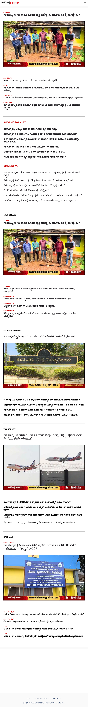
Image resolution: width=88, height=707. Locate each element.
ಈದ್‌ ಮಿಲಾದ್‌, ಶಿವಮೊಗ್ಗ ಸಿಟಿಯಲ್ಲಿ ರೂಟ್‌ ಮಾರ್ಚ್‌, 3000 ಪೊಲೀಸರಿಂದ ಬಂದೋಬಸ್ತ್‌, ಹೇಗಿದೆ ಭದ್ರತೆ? (41, 141)
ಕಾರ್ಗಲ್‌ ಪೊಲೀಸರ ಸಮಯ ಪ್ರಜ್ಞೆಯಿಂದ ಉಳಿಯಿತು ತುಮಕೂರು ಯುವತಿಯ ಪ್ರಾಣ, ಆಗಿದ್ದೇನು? (39, 290)
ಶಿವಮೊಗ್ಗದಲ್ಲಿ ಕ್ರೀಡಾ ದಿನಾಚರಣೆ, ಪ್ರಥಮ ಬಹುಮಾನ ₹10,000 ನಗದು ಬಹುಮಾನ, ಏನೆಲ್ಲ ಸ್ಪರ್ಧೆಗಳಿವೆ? (40, 547)
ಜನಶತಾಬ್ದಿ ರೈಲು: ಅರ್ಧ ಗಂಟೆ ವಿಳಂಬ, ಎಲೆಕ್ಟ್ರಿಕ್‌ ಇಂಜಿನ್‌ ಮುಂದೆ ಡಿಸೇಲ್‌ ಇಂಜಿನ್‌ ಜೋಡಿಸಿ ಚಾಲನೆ (42, 509)
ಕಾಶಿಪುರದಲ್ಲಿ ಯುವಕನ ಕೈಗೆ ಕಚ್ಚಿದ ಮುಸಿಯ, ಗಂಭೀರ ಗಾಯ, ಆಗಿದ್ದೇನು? (34, 157)
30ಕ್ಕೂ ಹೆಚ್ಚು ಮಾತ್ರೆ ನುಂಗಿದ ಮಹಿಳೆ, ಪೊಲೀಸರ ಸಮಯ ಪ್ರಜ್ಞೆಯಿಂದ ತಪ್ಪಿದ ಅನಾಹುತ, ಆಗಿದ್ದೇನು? (40, 315)
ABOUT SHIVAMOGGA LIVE (38, 699)
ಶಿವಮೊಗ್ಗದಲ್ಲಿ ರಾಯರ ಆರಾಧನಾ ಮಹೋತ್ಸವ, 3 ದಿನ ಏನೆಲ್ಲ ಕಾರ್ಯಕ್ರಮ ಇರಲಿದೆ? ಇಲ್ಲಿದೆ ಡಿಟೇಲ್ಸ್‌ (41, 89)
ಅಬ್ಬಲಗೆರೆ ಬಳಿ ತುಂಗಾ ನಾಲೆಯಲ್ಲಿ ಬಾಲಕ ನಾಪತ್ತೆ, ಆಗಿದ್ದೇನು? (29, 306)
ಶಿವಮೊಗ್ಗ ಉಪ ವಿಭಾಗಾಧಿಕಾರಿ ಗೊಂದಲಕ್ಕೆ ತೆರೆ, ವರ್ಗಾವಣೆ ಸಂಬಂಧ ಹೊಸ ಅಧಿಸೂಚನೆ (40, 134)
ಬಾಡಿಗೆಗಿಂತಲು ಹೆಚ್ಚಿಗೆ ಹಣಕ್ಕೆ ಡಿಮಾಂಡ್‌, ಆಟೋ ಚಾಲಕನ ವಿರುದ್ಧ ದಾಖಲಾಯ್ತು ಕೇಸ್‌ (39, 201)
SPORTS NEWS (9, 543)
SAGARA (6, 12)
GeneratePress (59, 703)
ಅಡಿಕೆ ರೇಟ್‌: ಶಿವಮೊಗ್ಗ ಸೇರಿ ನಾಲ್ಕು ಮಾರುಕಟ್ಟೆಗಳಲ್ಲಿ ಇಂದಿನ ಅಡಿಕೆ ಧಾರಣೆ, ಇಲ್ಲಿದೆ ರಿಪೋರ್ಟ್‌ (43, 98)
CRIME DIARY (8, 103)
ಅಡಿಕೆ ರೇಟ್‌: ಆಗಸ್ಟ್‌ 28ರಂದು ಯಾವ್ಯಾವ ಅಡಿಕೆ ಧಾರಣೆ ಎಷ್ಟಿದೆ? (30, 81)
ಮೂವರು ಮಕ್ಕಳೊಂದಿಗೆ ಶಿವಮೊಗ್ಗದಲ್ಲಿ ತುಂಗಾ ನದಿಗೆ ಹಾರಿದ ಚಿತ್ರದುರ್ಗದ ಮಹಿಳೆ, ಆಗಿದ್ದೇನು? (42, 196)
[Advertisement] (44, 671)
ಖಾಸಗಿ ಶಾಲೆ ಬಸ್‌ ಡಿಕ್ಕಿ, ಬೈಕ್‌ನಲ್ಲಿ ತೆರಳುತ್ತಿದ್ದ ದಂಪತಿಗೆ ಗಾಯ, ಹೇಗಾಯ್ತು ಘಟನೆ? (37, 299)
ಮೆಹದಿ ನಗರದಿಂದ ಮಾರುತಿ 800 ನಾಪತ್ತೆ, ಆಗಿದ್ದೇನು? (26, 191)
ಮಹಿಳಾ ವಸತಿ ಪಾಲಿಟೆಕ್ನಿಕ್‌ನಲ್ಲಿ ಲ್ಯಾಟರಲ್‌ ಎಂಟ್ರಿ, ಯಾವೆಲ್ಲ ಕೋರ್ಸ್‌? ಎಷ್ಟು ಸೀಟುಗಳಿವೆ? (40, 415)
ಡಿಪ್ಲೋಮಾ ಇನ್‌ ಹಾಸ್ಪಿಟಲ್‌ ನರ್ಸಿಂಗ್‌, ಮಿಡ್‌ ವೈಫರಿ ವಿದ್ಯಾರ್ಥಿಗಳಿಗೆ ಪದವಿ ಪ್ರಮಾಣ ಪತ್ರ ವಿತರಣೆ (43, 405)
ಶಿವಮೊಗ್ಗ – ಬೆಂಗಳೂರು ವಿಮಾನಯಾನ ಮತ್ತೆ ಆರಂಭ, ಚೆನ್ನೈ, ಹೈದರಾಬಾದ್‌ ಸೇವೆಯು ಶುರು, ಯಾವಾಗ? (42, 437)
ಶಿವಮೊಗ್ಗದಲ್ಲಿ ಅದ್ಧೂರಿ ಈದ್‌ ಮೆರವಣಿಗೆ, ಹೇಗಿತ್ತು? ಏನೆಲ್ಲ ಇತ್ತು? (30, 129)
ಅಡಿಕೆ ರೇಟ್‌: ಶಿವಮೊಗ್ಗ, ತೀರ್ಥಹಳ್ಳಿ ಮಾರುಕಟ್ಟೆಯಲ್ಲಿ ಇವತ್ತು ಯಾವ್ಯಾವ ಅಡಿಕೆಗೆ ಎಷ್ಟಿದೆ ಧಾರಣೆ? (43, 636)
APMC (5, 627)
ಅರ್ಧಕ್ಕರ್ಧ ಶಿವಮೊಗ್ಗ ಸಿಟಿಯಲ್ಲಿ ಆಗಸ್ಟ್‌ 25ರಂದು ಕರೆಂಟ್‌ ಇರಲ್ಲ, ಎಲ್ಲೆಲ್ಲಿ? (34, 152)
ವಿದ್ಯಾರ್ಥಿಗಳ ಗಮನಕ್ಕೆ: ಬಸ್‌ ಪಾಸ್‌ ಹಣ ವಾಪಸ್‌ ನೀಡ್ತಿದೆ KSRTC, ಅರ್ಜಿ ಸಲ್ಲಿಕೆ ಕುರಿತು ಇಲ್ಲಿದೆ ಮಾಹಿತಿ (42, 516)
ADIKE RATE (7, 78)
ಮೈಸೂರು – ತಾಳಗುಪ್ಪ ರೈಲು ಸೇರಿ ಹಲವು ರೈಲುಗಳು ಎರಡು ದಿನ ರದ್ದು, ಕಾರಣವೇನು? (39, 523)
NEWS (5, 85)
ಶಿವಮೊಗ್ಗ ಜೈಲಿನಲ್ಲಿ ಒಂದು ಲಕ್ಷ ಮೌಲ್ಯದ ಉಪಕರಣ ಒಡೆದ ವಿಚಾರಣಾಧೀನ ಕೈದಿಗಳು (38, 180)
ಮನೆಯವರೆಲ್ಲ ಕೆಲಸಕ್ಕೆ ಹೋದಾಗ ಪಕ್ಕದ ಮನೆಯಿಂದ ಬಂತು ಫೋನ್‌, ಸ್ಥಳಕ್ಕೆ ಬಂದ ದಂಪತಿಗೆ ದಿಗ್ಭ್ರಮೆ (41, 107)
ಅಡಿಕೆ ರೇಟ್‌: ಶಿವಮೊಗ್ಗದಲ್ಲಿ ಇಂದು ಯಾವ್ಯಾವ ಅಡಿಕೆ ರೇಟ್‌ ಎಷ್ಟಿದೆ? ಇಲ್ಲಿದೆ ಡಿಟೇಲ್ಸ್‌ (38, 629)
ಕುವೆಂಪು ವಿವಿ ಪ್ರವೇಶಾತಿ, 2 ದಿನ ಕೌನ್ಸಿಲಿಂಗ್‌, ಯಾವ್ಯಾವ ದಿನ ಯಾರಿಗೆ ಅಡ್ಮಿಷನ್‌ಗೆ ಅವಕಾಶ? (41, 400)
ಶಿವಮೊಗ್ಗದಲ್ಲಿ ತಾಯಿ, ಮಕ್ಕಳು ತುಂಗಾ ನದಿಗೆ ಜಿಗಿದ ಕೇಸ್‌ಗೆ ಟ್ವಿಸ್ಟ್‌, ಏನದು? (34, 185)
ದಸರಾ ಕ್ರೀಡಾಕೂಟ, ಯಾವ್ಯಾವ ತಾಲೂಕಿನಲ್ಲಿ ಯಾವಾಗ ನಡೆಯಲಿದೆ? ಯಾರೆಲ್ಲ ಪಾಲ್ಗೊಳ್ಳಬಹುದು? (43, 614)
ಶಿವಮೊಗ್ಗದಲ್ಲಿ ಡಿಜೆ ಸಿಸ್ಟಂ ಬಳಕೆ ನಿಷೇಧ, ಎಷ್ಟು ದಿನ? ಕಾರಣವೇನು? (31, 147)
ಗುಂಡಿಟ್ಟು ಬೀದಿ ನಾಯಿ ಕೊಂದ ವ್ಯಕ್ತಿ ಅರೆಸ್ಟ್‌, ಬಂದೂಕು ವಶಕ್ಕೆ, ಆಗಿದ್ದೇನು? (41, 15)
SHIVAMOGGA (8, 296)
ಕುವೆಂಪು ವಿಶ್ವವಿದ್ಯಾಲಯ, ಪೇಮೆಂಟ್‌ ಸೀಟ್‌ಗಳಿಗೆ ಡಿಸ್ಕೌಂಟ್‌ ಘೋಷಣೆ (39, 337)
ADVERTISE (56, 699)
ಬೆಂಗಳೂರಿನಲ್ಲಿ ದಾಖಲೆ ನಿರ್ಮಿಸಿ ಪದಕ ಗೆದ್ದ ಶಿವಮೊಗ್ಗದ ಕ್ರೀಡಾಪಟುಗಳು (33, 622)
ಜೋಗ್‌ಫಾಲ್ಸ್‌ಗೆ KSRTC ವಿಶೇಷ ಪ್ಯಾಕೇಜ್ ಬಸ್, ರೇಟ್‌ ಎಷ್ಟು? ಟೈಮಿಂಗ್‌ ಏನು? (37, 502)
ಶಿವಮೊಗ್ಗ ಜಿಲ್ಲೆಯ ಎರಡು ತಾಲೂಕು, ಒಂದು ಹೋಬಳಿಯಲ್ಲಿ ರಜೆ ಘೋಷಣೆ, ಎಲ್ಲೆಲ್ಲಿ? (37, 410)
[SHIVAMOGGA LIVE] (10, 3)
